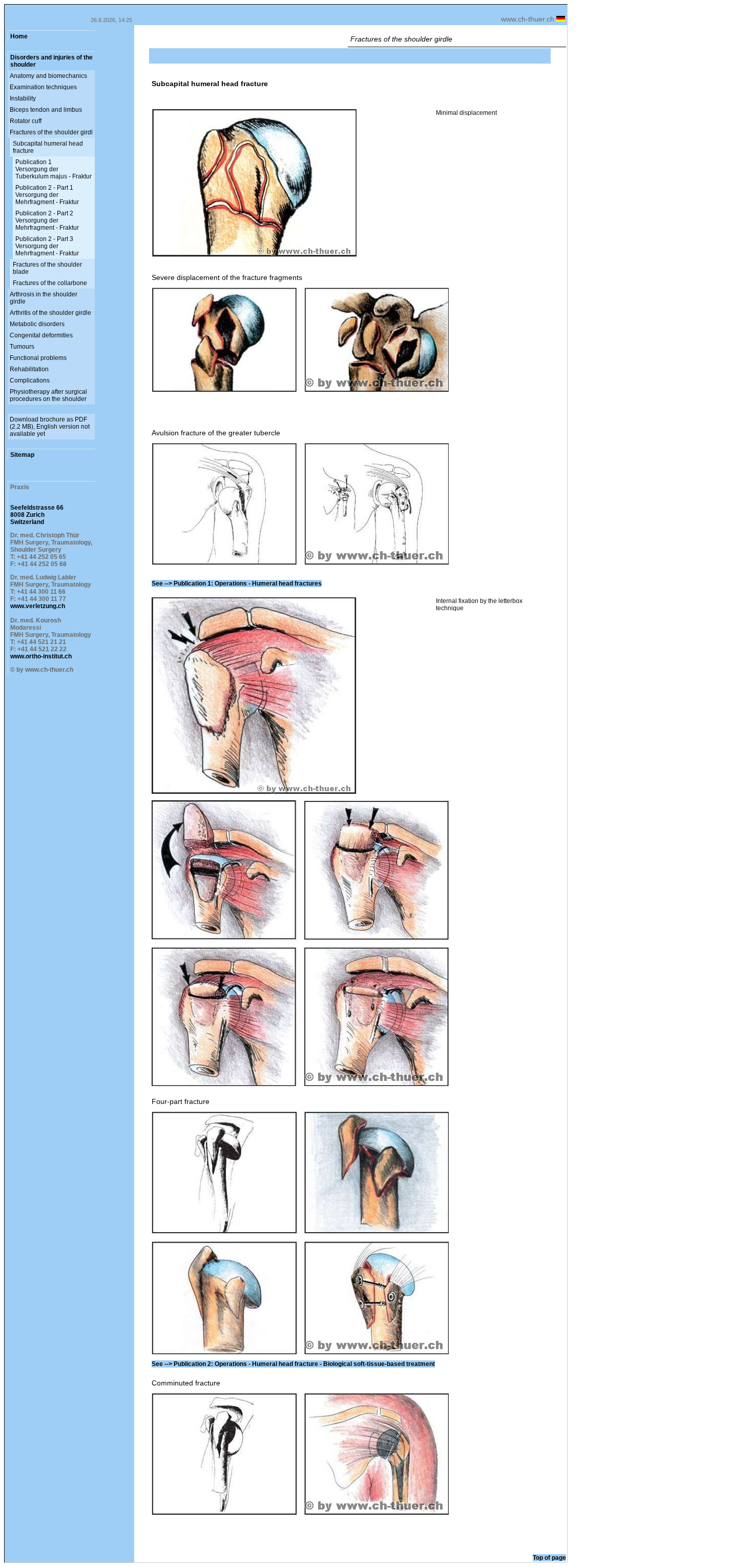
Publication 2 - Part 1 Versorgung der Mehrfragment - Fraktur (47, 195)
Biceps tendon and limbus (46, 109)
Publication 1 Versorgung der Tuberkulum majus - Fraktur (53, 169)
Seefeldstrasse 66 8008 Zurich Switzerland (37, 515)
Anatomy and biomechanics (48, 75)
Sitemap (22, 454)
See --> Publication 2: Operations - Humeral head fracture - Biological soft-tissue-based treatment (293, 1364)
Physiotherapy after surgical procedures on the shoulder (48, 395)
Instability (23, 98)
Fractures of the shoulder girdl (51, 132)
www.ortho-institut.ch (41, 656)
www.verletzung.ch (37, 606)
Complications (30, 380)
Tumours (22, 346)
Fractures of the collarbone (50, 283)
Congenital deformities (41, 335)
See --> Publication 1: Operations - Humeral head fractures (237, 583)
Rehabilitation (29, 369)
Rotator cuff (25, 121)
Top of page (549, 1557)
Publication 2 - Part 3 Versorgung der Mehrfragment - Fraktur (47, 246)
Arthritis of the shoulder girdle (50, 312)
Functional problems (38, 357)
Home (19, 36)
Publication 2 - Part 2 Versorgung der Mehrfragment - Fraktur (47, 220)
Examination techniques (43, 87)
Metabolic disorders (37, 324)
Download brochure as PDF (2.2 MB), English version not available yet (50, 426)
